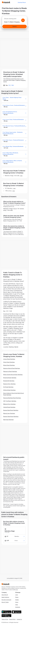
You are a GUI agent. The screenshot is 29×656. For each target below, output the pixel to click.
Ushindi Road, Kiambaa (9, 407)
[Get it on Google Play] (6, 611)
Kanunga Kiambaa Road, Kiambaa (12, 398)
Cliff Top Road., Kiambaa (9, 401)
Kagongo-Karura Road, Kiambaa (11, 368)
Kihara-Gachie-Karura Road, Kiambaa (12, 374)
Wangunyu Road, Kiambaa (10, 371)
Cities (16, 604)
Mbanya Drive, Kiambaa (9, 404)
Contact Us (19, 619)
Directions (17, 607)
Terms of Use (5, 619)
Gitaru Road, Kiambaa (9, 362)
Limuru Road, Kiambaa (9, 359)
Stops (16, 602)
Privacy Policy (12, 619)
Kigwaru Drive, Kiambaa (9, 384)
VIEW (21, 175)
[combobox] (14, 19)
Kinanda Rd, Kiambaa (8, 380)
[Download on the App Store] (16, 611)
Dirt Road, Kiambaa (8, 387)
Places (16, 597)
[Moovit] (6, 2)
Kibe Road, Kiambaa (8, 419)
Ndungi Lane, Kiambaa (9, 413)
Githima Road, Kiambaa (9, 390)
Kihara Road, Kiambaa (9, 365)
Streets (17, 599)
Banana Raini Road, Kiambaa (10, 410)
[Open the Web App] (6, 615)
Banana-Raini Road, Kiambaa (10, 416)
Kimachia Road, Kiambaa (9, 377)
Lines (16, 594)
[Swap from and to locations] (23, 20)
